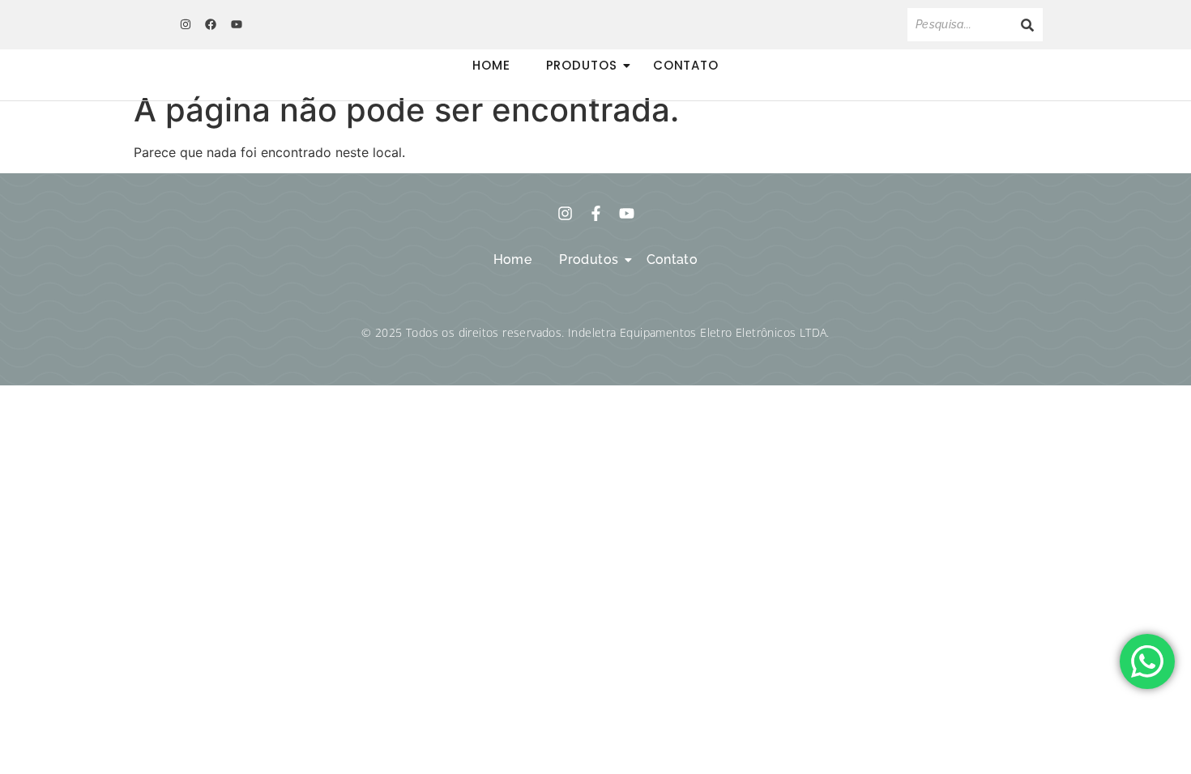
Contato (686, 65)
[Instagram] (185, 24)
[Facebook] (211, 24)
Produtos (581, 65)
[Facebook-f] (596, 213)
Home (491, 65)
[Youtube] (236, 24)
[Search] (1027, 24)
